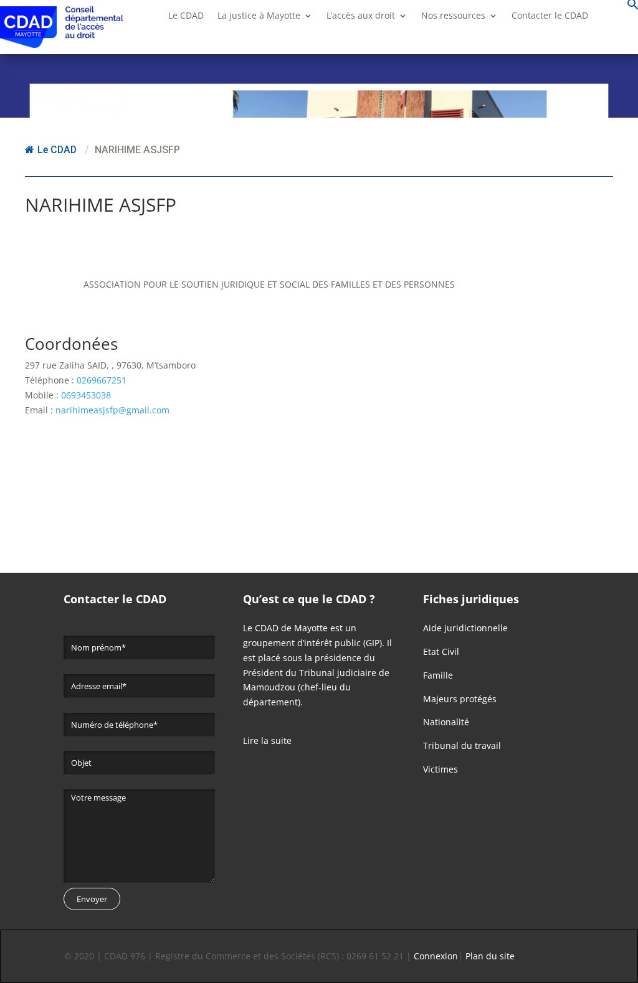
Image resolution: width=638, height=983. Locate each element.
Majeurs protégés (460, 699)
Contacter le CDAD (550, 16)
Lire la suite (267, 740)
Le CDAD (57, 150)
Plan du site (490, 956)
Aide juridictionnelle (465, 628)
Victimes (440, 769)
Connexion (436, 956)
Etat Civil (441, 651)
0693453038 (86, 395)
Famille (438, 675)
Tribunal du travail (462, 745)
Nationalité (446, 722)
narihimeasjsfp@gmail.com (112, 410)
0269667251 (101, 380)
